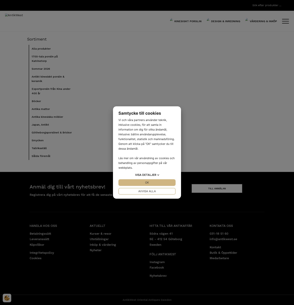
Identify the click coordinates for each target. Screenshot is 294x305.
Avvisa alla (147, 191)
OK (147, 182)
